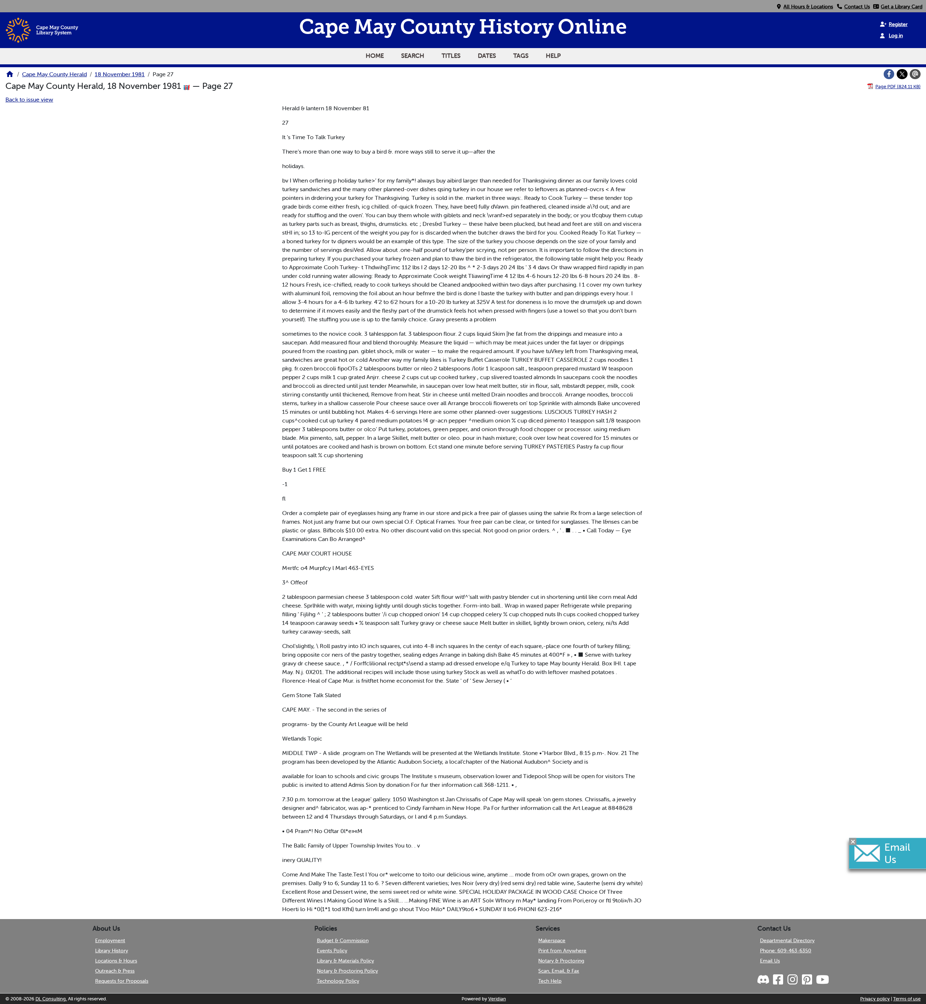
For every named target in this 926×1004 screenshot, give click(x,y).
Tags (520, 56)
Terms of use (907, 999)
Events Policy (332, 950)
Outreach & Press (115, 970)
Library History (111, 950)
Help (553, 56)
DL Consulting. (51, 999)
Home (375, 56)
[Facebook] (889, 74)
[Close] (853, 841)
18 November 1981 (120, 74)
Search (412, 56)
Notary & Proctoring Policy (347, 970)
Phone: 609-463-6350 (785, 950)
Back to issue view (29, 99)
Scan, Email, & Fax (558, 970)
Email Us (770, 960)
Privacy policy (875, 999)
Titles (451, 56)
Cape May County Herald (54, 74)
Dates (487, 56)
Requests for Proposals (121, 981)
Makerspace (551, 940)
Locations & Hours (116, 960)
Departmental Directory (787, 940)
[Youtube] (822, 979)
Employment (110, 940)
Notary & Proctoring (561, 960)
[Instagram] (792, 979)
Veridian (497, 999)
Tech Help (549, 981)
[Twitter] (902, 74)
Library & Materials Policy (345, 960)
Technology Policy (338, 981)
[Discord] (763, 979)
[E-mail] (915, 74)
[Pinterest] (806, 979)
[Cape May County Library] (9, 76)
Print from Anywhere (562, 950)
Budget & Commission (343, 940)
